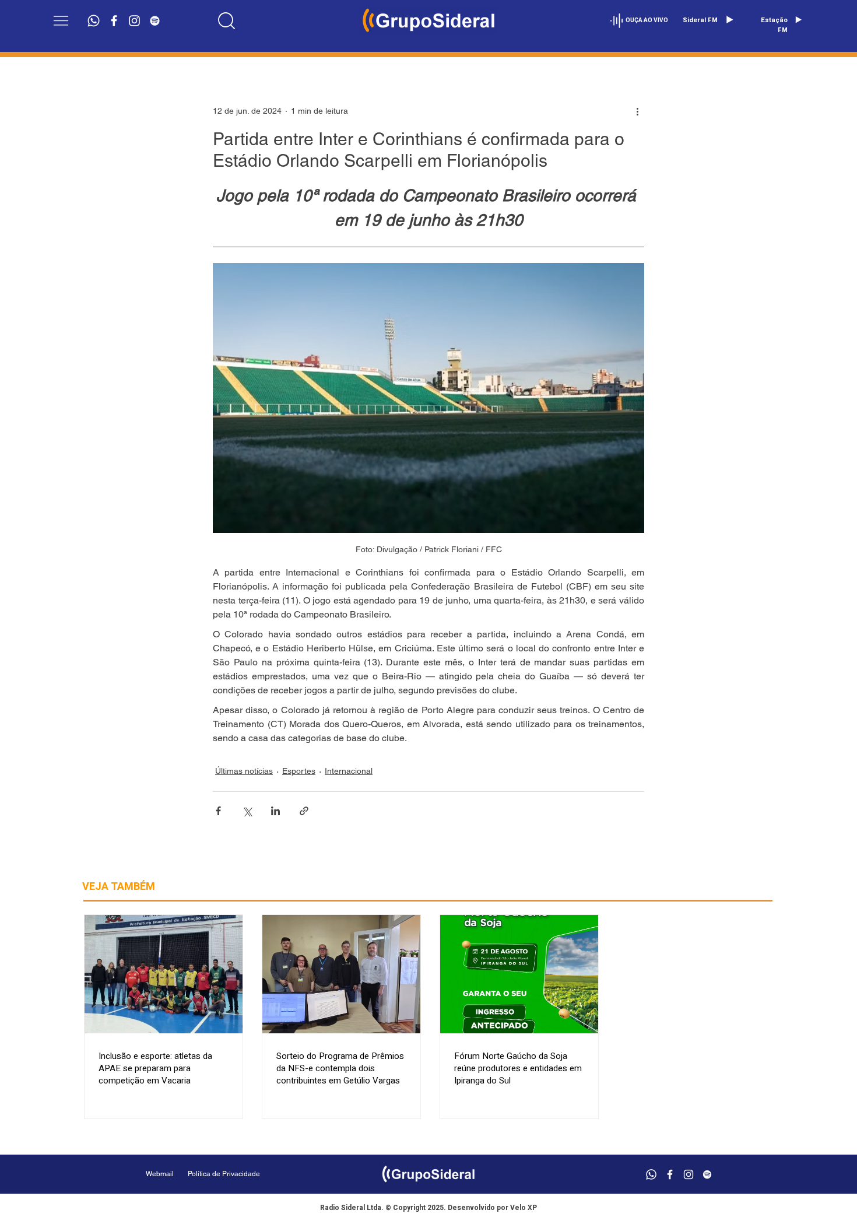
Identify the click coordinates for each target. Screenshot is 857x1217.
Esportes (298, 771)
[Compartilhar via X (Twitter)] (246, 810)
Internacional (349, 771)
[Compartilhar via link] (304, 810)
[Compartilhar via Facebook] (218, 810)
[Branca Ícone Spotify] (154, 20)
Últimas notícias (244, 771)
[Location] (226, 20)
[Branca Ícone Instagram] (134, 20)
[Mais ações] (637, 111)
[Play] (729, 19)
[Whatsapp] (93, 20)
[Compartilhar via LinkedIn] (275, 810)
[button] (61, 21)
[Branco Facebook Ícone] (114, 20)
